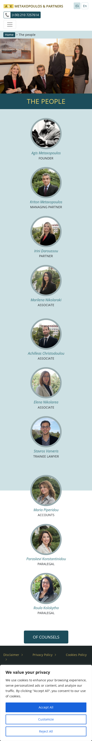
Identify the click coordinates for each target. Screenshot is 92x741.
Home (9, 35)
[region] (46, 703)
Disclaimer (11, 655)
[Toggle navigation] (10, 24)
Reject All (46, 731)
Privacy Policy (42, 655)
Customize (46, 719)
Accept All (46, 707)
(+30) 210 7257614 (25, 15)
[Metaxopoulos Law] (33, 6)
